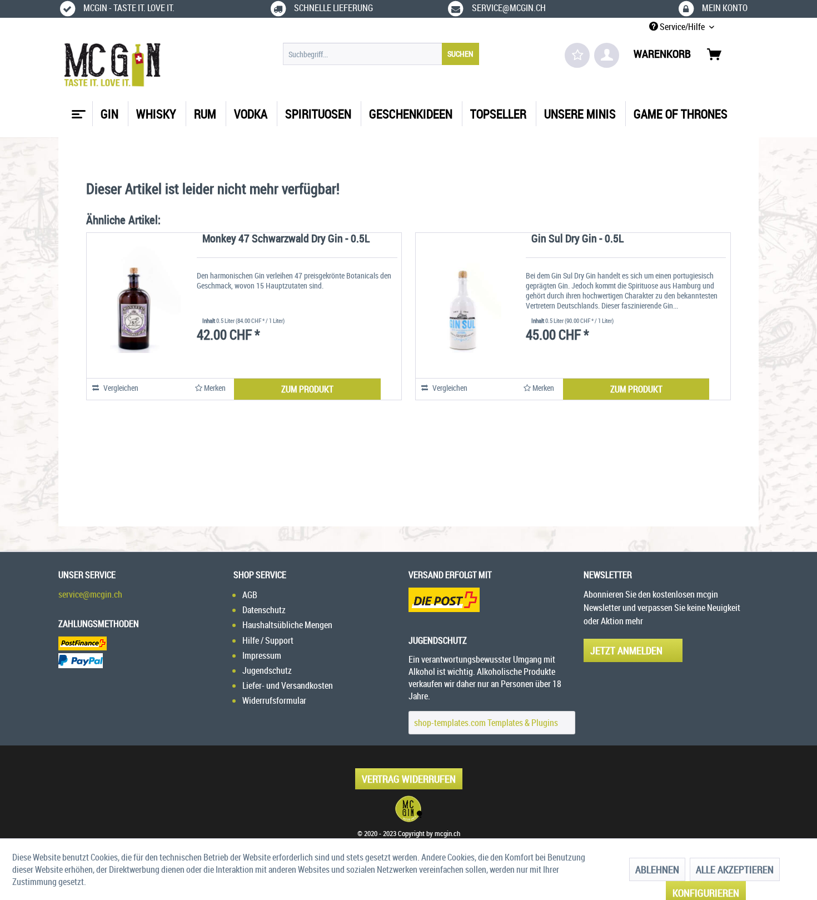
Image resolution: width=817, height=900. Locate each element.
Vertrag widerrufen (409, 778)
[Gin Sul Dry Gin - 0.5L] (463, 299)
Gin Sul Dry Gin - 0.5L (577, 239)
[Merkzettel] (577, 55)
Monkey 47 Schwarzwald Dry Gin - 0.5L (286, 239)
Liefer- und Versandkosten (287, 685)
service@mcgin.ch (90, 594)
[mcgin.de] (408, 809)
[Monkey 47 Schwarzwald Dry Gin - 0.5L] (134, 299)
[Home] (77, 110)
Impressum (261, 655)
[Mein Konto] (606, 55)
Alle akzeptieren (735, 869)
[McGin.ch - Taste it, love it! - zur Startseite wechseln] (112, 65)
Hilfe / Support (267, 640)
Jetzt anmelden (626, 650)
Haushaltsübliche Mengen (287, 625)
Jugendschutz (267, 670)
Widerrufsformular (274, 700)
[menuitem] (381, 54)
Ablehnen (657, 869)
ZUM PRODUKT (307, 389)
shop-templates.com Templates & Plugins (486, 723)
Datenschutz (264, 610)
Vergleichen (120, 387)
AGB (249, 595)
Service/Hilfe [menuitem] (682, 27)
